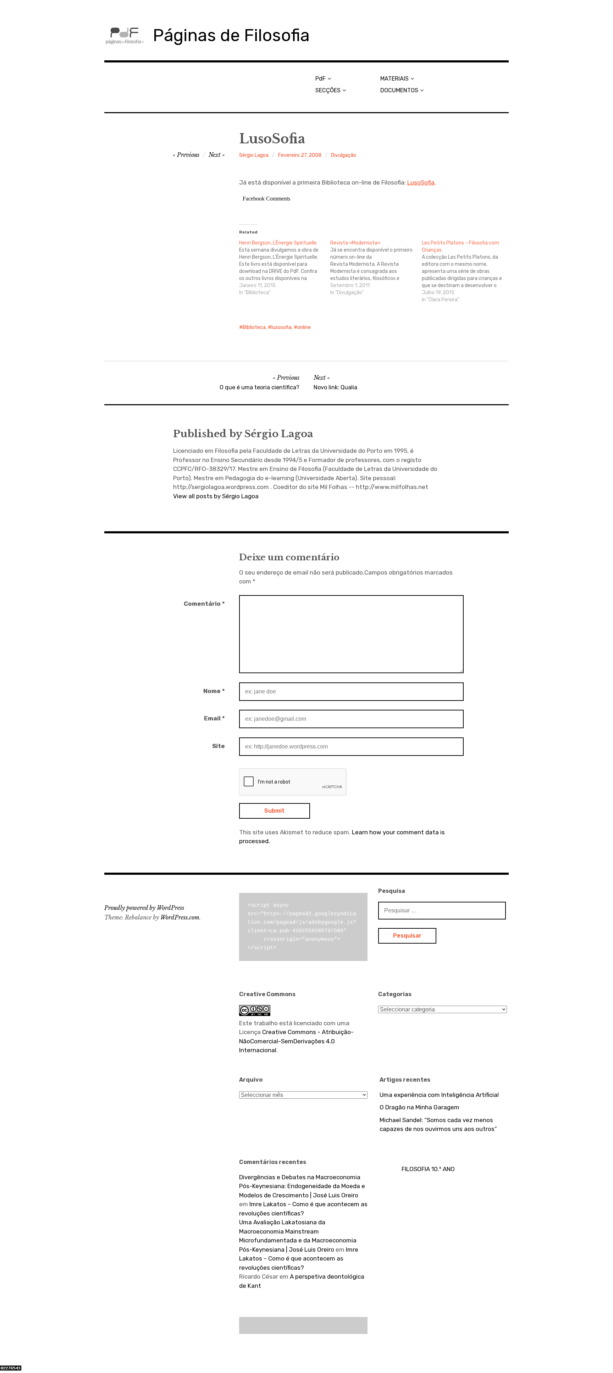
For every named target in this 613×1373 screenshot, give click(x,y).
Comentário (204, 603)
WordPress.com (179, 917)
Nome (214, 690)
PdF (320, 78)
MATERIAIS (394, 78)
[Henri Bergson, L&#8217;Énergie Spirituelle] (284, 268)
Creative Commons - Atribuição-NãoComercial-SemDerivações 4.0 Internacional (296, 1041)
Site (218, 745)
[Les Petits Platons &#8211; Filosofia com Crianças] (467, 271)
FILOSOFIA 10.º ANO (428, 1168)
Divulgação (343, 155)
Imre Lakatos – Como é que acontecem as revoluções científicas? (298, 1258)
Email (214, 718)
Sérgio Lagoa (254, 155)
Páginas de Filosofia (231, 35)
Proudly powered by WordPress (144, 907)
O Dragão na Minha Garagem (419, 1107)
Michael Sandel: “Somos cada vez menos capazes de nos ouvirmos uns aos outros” (438, 1124)
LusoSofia (421, 182)
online (304, 327)
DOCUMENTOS (399, 90)
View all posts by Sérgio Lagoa (216, 496)
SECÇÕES (328, 90)
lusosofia (281, 327)
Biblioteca (254, 327)
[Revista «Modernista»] (375, 268)
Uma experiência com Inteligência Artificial (439, 1094)
